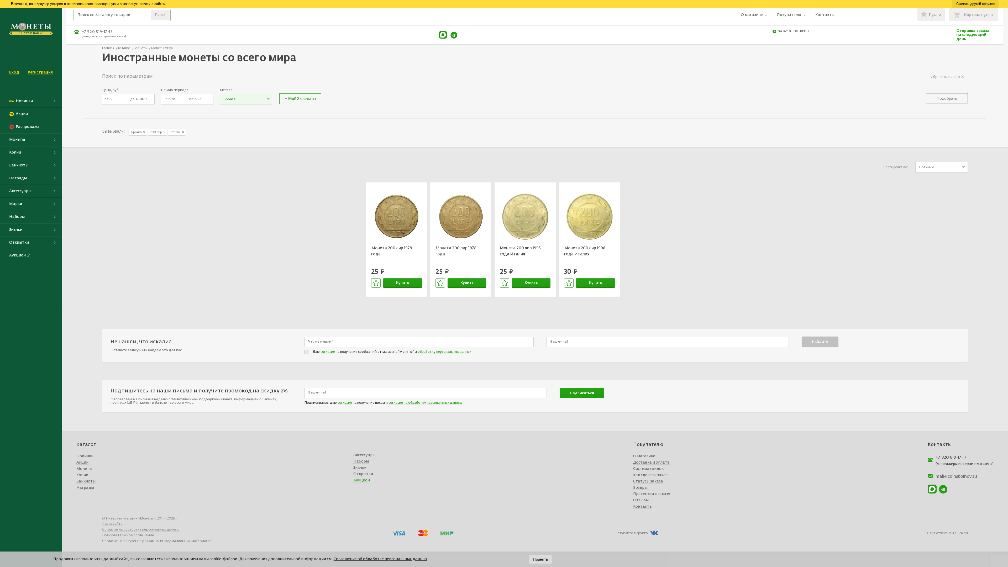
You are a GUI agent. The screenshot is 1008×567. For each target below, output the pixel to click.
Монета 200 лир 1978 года (455, 251)
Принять (540, 559)
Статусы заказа (648, 481)
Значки (359, 468)
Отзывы (641, 500)
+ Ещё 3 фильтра (300, 98)
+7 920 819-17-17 (97, 32)
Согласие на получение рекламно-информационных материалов (157, 541)
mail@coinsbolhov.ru (956, 477)
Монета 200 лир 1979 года (391, 251)
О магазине (752, 15)
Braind (962, 533)
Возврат (641, 488)
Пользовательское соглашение (128, 535)
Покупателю (789, 15)
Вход (14, 72)
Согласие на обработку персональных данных (140, 529)
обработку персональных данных (444, 352)
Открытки (363, 474)
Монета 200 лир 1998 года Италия (584, 251)
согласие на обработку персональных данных (425, 403)
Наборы (361, 461)
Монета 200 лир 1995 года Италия (520, 251)
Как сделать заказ (650, 475)
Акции (82, 462)
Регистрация (40, 72)
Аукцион (361, 480)
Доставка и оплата (651, 462)
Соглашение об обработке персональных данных (380, 559)
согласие (328, 352)
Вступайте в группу (631, 533)
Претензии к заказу (651, 494)
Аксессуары (364, 455)
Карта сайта (112, 524)
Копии (82, 475)
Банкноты (86, 481)
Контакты (824, 15)
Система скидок (648, 469)
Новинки (84, 456)
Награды (85, 488)
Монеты (84, 469)
